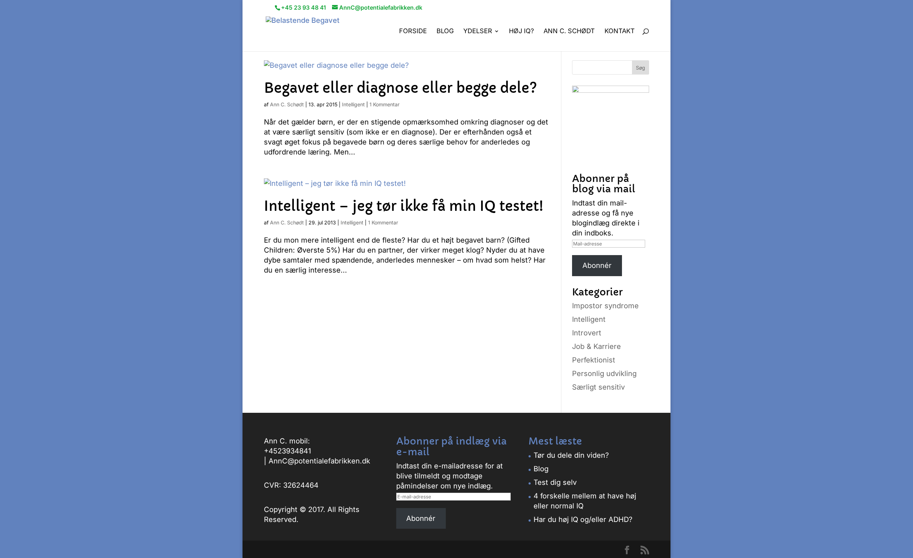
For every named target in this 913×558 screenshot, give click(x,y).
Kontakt (620, 32)
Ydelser (477, 32)
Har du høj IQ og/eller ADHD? (583, 519)
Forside (413, 32)
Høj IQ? (521, 32)
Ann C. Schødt (569, 32)
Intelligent (353, 104)
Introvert (586, 333)
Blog (445, 32)
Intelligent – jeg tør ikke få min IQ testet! (404, 206)
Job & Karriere (596, 346)
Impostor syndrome (605, 305)
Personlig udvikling (604, 373)
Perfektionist (593, 360)
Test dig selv (555, 482)
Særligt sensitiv (598, 387)
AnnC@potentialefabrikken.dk (319, 461)
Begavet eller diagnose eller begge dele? (400, 88)
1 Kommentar (384, 104)
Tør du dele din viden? (571, 455)
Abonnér (597, 265)
